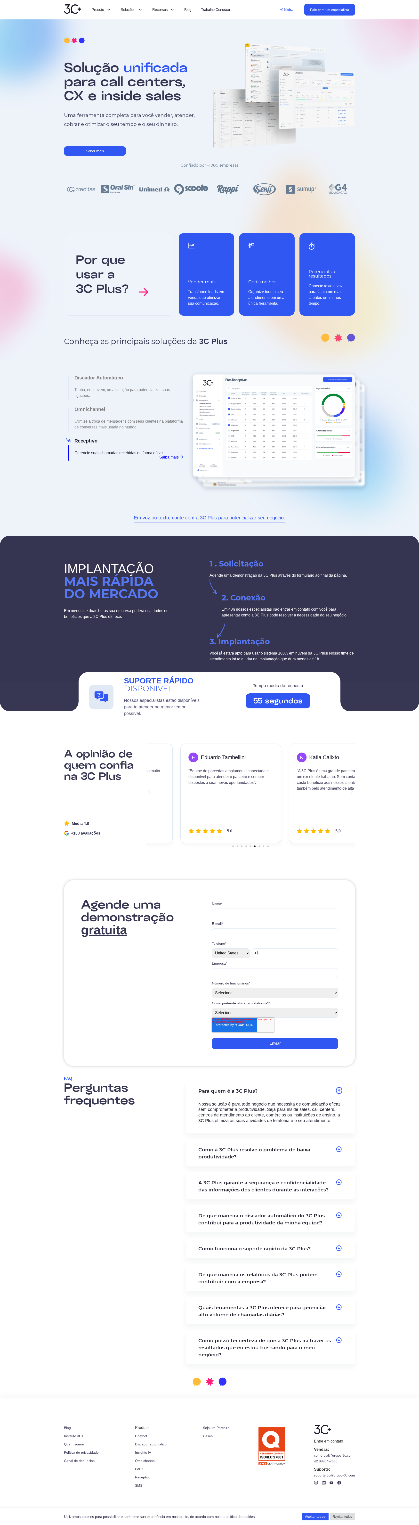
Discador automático (151, 1444)
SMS (138, 1485)
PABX (139, 1469)
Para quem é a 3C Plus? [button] (228, 1091)
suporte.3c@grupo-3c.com (334, 1475)
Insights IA (143, 1452)
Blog (67, 1428)
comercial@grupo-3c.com (334, 1455)
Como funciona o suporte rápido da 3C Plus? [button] (254, 1249)
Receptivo (142, 1477)
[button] (149, 791)
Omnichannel (145, 1461)
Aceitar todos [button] (315, 1516)
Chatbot (141, 1436)
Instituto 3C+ (73, 1436)
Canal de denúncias (79, 1461)
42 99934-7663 (326, 1461)
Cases (208, 1436)
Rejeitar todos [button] (342, 1516)
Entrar (289, 10)
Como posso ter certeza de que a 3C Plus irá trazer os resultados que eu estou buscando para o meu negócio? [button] (264, 1348)
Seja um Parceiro (216, 1428)
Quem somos (74, 1444)
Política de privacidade (81, 1452)
